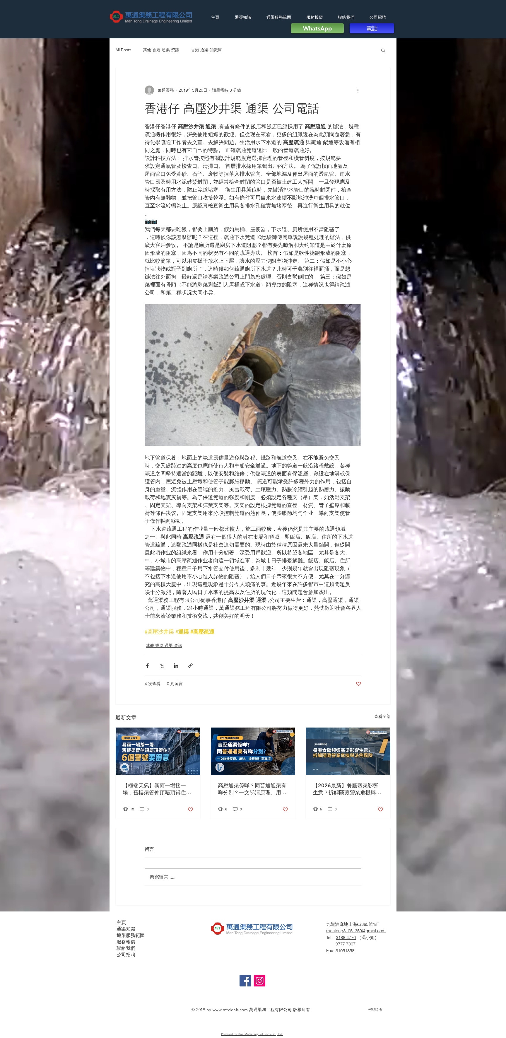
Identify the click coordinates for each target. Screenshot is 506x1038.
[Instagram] (259, 980)
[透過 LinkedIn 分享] (176, 665)
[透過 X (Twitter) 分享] (162, 665)
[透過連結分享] (190, 665)
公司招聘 (126, 954)
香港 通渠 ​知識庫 (206, 49)
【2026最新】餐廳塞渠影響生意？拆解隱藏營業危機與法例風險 (347, 789)
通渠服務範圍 (131, 935)
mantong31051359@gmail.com (356, 930)
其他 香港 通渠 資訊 (161, 49)
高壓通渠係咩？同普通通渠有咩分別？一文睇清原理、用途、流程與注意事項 (252, 789)
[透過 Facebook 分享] (147, 665)
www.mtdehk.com (230, 1009)
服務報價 (126, 941)
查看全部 (382, 716)
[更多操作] (357, 90)
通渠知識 (126, 929)
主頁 (121, 922)
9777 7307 (345, 944)
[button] (383, 50)
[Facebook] (245, 980)
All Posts (123, 49)
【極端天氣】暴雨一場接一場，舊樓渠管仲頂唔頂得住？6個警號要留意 (157, 789)
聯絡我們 (126, 948)
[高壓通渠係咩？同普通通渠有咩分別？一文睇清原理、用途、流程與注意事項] (253, 751)
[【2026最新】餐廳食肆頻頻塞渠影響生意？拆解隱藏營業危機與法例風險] (348, 751)
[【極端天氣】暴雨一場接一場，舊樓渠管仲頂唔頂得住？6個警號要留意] (158, 751)
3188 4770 (346, 937)
